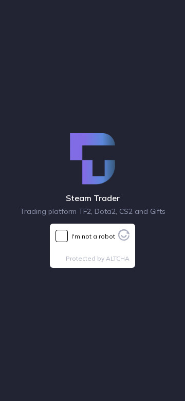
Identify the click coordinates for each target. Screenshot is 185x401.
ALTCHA (118, 258)
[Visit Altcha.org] (124, 237)
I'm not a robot (93, 236)
